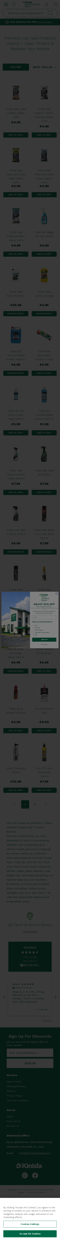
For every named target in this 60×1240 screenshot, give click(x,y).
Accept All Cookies (30, 1233)
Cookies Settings (30, 1224)
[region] (30, 1219)
